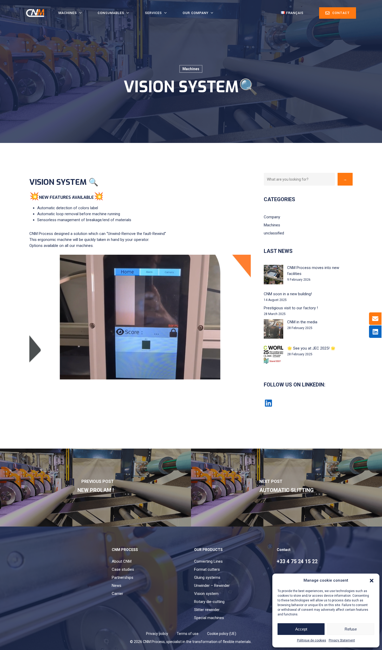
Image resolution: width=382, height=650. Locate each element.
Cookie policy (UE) (221, 634)
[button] (371, 580)
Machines (190, 69)
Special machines (209, 617)
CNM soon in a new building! (288, 294)
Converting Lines (208, 561)
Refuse (351, 629)
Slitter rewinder (207, 609)
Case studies (123, 569)
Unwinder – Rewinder (212, 585)
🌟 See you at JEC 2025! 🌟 (311, 348)
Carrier (117, 593)
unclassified (274, 233)
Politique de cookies (311, 640)
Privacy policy (157, 634)
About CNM (121, 561)
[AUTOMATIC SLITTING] (286, 488)
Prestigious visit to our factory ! (291, 308)
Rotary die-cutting (209, 601)
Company (272, 217)
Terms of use (188, 634)
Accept (301, 629)
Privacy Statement (342, 640)
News (116, 585)
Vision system (206, 593)
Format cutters (207, 569)
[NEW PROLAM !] (95, 488)
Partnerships (122, 577)
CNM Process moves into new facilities (313, 270)
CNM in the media (302, 322)
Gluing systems (207, 577)
